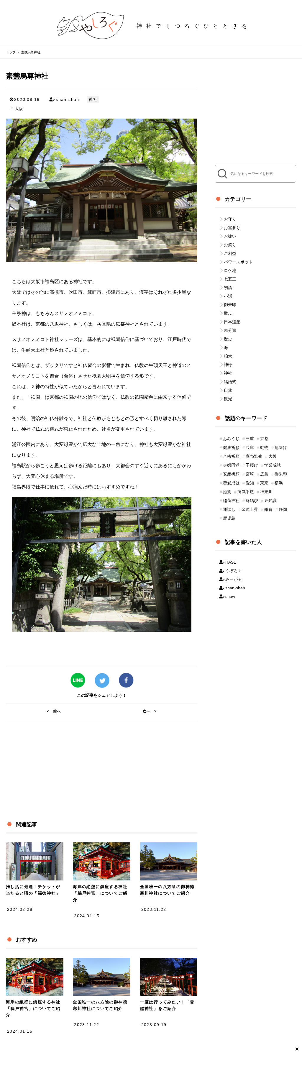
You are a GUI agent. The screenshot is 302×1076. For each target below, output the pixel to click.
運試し (229, 509)
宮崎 (250, 474)
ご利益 (230, 253)
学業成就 (272, 465)
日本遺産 (232, 321)
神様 (228, 364)
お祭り (230, 244)
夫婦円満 (231, 465)
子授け (252, 465)
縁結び (252, 500)
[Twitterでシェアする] (101, 681)
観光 (228, 398)
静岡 (283, 509)
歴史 (228, 339)
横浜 (279, 482)
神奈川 (266, 491)
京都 (264, 438)
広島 (264, 474)
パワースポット (238, 262)
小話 (228, 296)
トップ (11, 52)
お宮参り (232, 227)
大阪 (19, 108)
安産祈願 (231, 474)
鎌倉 (268, 509)
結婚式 (230, 381)
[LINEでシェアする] (77, 681)
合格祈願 (231, 456)
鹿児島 (229, 518)
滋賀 (227, 491)
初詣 (228, 287)
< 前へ (54, 711)
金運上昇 (250, 509)
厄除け (281, 447)
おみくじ (231, 438)
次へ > (150, 711)
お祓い (230, 236)
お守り (230, 219)
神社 (93, 99)
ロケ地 (230, 270)
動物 (264, 447)
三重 (250, 438)
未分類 (230, 330)
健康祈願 (231, 447)
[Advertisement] (97, 761)
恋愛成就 (231, 482)
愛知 (250, 482)
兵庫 (250, 447)
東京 (264, 482)
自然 (228, 390)
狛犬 (228, 356)
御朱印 (230, 304)
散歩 (228, 313)
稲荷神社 (231, 500)
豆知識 (270, 500)
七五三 (230, 279)
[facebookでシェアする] (126, 681)
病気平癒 (245, 491)
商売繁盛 (254, 456)
